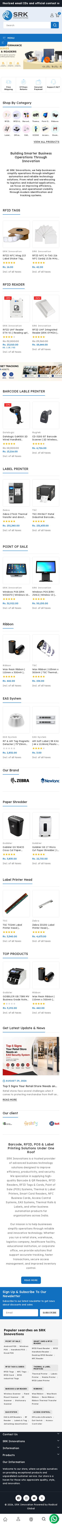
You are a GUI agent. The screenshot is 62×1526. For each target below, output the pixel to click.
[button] (57, 15)
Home (5, 1519)
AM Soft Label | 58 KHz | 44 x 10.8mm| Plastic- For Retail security (45, 743)
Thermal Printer (40, 1374)
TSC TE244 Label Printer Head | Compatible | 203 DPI (15, 926)
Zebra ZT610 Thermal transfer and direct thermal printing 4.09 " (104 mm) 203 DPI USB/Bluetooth (15, 516)
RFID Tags (9, 1372)
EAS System (26, 135)
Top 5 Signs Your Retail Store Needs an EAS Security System (29, 1086)
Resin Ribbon (48, 1397)
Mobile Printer (49, 1377)
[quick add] (25, 235)
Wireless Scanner (12, 1394)
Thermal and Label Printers (35, 121)
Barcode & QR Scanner (26, 121)
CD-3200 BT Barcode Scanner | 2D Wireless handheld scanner (44, 438)
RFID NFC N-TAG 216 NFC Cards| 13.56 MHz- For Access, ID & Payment (45, 257)
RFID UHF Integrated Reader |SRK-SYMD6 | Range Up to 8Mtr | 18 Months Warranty (44, 331)
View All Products (46, 141)
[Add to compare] (25, 227)
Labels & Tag (21, 1420)
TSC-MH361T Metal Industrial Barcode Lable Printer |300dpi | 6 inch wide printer (45, 516)
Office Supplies (16, 135)
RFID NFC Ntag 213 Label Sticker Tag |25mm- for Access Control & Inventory (14, 257)
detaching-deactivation (16, 1424)
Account (18, 1519)
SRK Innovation (24, 1504)
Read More (31, 1280)
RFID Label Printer (41, 1380)
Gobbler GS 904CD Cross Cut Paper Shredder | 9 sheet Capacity (13, 849)
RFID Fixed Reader (41, 1348)
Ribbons (55, 121)
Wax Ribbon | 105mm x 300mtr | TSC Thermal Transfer (45, 671)
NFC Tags (21, 1372)
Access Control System (45, 135)
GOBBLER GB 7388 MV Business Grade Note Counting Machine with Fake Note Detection (16, 998)
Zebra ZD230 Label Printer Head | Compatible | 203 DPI (44, 926)
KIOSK (36, 135)
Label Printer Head (7, 135)
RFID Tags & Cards (7, 121)
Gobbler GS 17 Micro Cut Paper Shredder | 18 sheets (45, 849)
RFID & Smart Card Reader (17, 121)
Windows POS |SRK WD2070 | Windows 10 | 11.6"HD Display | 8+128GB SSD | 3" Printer (16, 593)
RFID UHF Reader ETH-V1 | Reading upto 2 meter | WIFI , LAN (16, 331)
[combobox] (31, 25)
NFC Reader (37, 1358)
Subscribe (50, 1312)
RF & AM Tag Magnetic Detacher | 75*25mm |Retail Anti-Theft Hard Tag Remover (16, 743)
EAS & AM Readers (13, 1417)
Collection (30, 1519)
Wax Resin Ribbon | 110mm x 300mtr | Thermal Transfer (14, 671)
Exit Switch (37, 1420)
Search (55, 25)
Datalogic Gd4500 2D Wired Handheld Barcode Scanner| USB (15, 438)
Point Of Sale (45, 121)
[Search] (43, 1520)
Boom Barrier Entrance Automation (55, 135)
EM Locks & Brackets (42, 1417)
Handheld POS (18, 1350)
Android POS (10, 1346)
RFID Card (9, 1375)
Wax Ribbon (37, 1394)
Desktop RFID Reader (42, 1355)
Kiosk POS (9, 1353)
